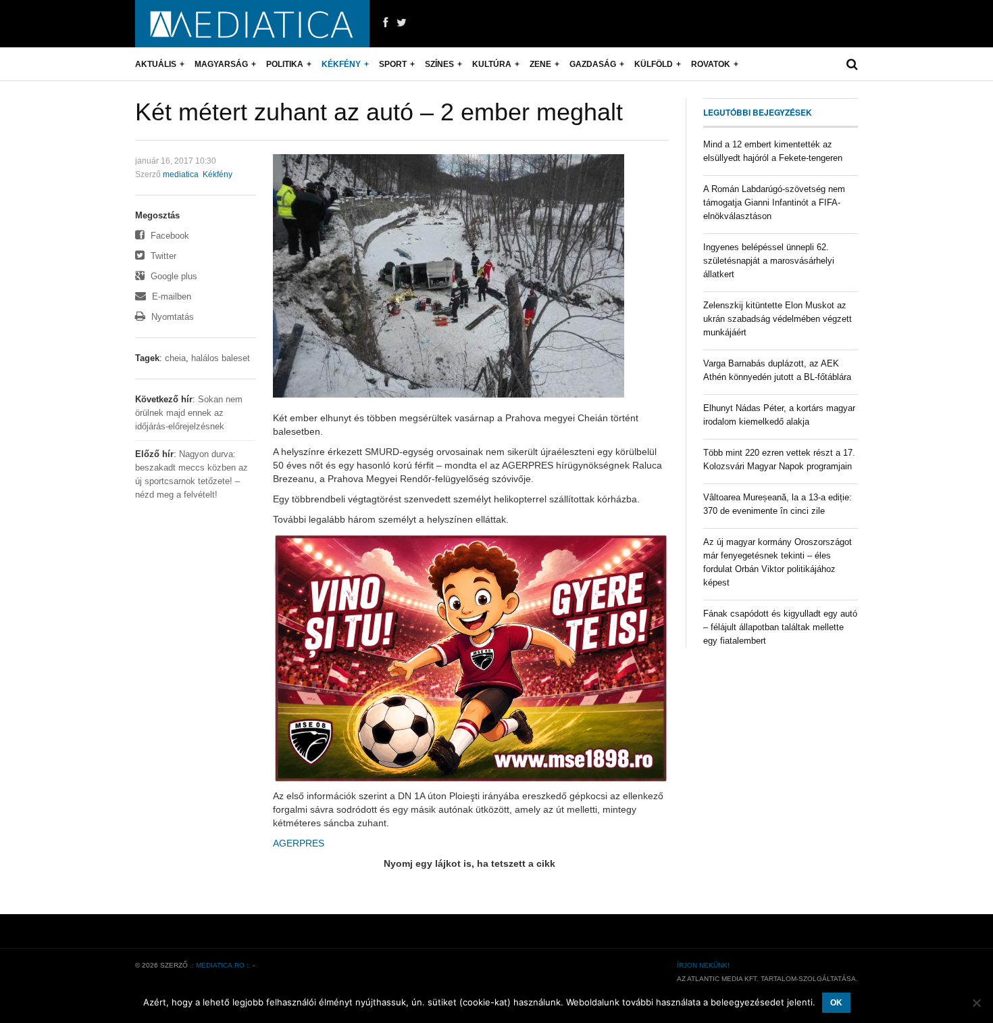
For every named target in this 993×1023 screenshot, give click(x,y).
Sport (393, 64)
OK (836, 1002)
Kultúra (491, 64)
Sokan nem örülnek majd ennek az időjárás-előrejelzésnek (189, 412)
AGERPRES (298, 843)
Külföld (653, 64)
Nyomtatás (171, 317)
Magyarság (221, 64)
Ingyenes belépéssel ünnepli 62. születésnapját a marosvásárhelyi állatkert (768, 260)
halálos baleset (220, 358)
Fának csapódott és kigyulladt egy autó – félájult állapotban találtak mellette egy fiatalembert (780, 627)
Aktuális (155, 64)
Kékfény (341, 64)
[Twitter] (402, 23)
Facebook (168, 236)
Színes (439, 64)
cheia (175, 358)
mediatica (181, 174)
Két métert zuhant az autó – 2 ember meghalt (379, 112)
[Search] (852, 64)
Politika (284, 64)
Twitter (162, 256)
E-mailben (170, 296)
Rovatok (710, 64)
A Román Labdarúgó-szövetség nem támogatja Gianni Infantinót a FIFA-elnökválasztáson (774, 202)
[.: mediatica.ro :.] (252, 23)
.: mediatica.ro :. (220, 965)
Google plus (172, 276)
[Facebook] (385, 23)
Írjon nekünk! (703, 965)
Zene (540, 64)
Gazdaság (592, 64)
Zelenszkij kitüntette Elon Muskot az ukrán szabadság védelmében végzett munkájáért (777, 318)
